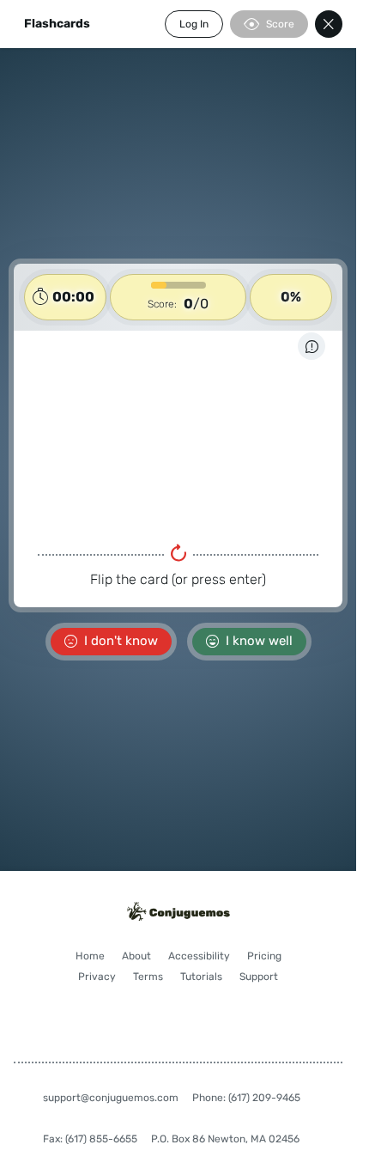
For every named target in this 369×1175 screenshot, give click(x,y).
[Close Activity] (328, 24)
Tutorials (201, 977)
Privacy (97, 977)
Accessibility (199, 956)
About (136, 956)
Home (90, 956)
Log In (194, 24)
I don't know (121, 640)
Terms (148, 977)
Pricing (264, 956)
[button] (178, 435)
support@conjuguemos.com (110, 1098)
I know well (259, 640)
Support (258, 977)
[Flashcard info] (311, 346)
